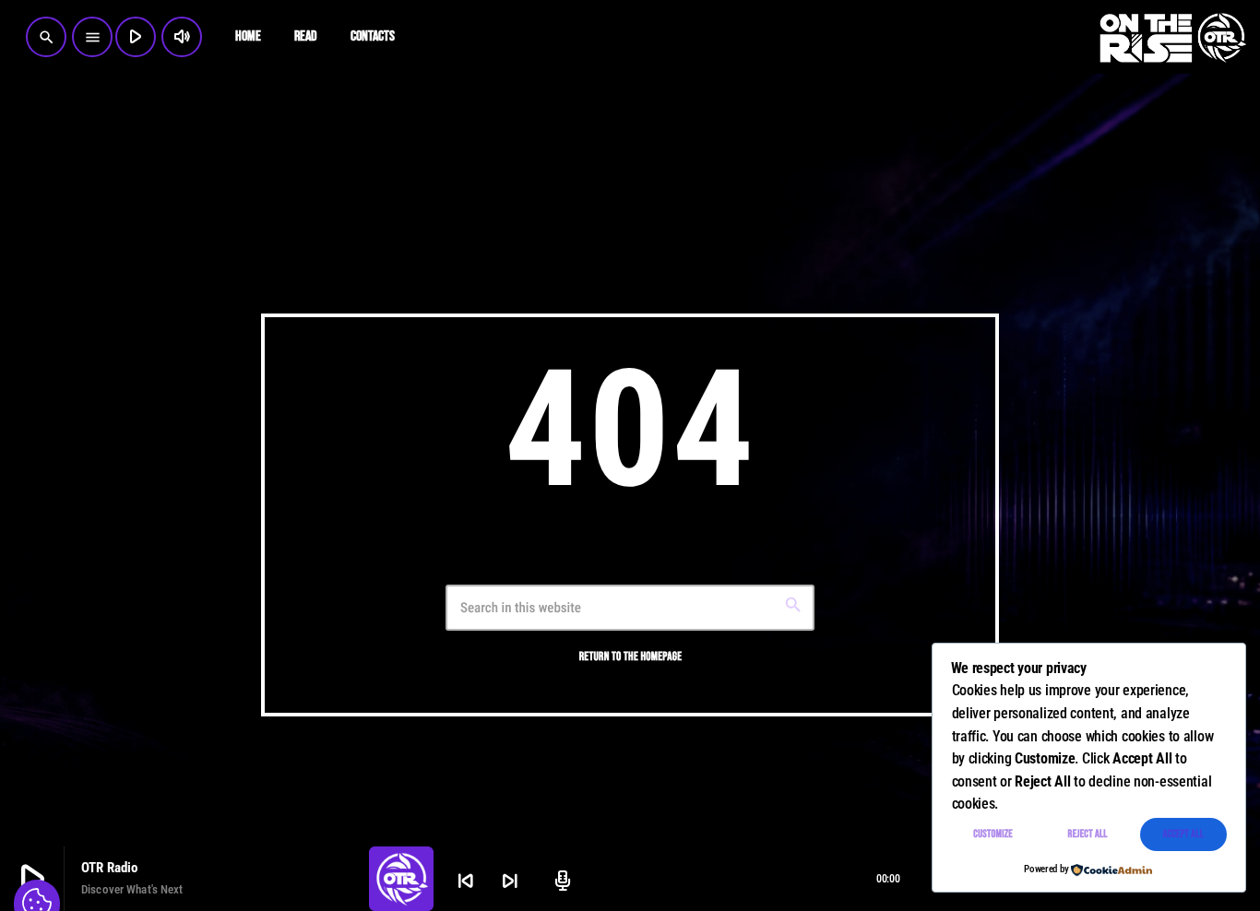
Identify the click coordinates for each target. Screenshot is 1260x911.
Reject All (1088, 834)
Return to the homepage (631, 656)
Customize (993, 834)
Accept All (1183, 834)
